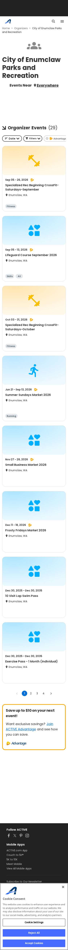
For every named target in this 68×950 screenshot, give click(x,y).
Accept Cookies (34, 943)
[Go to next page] (51, 693)
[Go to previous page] (17, 693)
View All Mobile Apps (19, 868)
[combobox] (12, 138)
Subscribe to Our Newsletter (24, 881)
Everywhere (48, 85)
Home (6, 28)
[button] (32, 138)
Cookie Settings (34, 922)
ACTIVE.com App (17, 850)
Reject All (34, 932)
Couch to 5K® (15, 855)
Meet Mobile (14, 864)
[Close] (63, 887)
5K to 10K (12, 859)
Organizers (21, 28)
